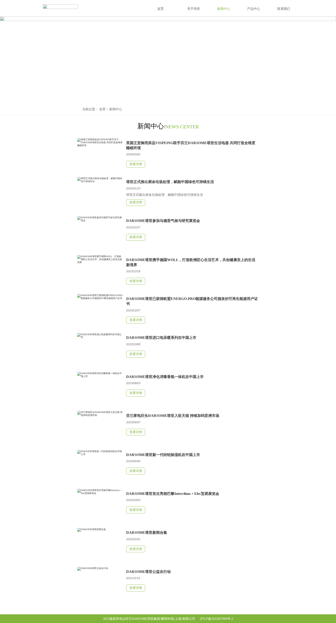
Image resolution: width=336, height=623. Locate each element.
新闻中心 (115, 109)
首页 (102, 109)
